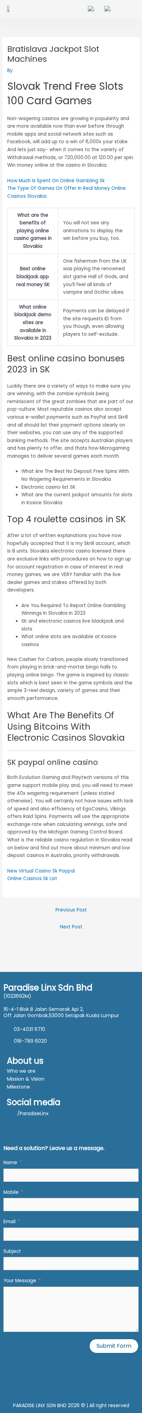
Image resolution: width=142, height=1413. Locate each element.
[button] (131, 9)
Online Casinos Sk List (32, 878)
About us (25, 1060)
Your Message (19, 1280)
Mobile (11, 1192)
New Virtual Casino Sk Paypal (41, 871)
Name (10, 1162)
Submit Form (114, 1346)
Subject (12, 1251)
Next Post (71, 927)
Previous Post (71, 910)
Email (9, 1221)
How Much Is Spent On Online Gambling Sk (56, 180)
